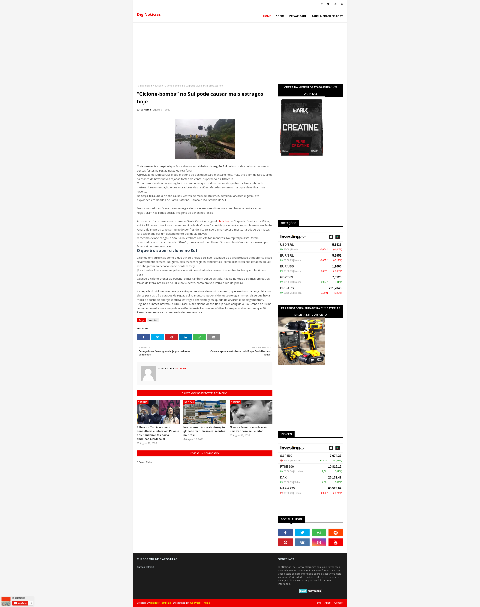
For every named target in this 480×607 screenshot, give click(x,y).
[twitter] (328, 4)
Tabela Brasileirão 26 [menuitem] (327, 16)
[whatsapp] (319, 532)
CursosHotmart (145, 567)
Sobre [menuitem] (280, 16)
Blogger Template (160, 602)
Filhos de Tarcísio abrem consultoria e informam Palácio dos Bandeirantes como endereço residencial (158, 433)
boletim (224, 221)
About (328, 602)
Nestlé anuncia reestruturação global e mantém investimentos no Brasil (204, 431)
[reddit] (335, 532)
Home (318, 602)
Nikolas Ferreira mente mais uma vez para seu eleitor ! (249, 429)
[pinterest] (341, 4)
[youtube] (335, 542)
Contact (338, 602)
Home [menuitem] (267, 16)
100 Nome (145, 109)
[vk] (302, 542)
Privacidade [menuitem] (298, 16)
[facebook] (322, 4)
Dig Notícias (149, 14)
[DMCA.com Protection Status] (310, 592)
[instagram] (335, 4)
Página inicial (144, 85)
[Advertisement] (240, 52)
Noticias (157, 85)
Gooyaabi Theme (200, 602)
